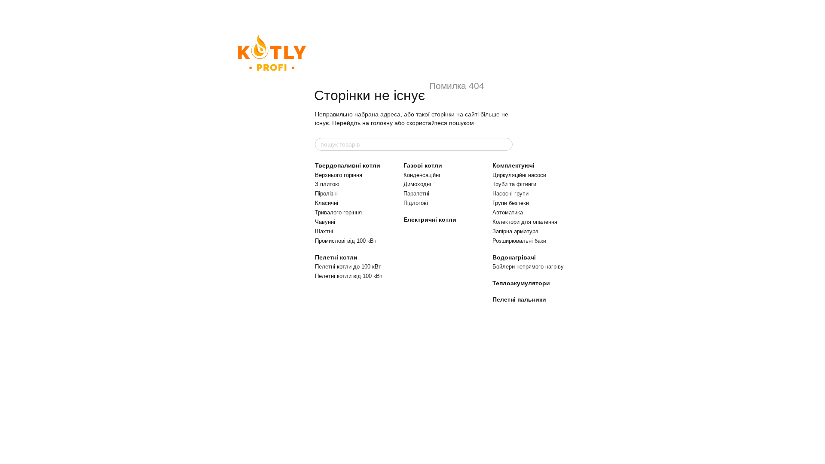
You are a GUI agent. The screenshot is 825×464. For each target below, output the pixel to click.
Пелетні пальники (519, 299)
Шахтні (324, 231)
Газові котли (422, 165)
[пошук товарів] (506, 144)
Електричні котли (429, 219)
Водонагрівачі (514, 257)
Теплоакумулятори (521, 283)
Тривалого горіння (338, 212)
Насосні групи (510, 193)
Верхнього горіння (338, 175)
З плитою (327, 184)
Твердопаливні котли (347, 165)
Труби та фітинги (514, 184)
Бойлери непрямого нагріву (528, 266)
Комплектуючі (513, 165)
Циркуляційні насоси (519, 175)
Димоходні (417, 184)
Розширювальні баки (519, 241)
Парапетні (416, 193)
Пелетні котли (336, 257)
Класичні (326, 203)
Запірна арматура (515, 231)
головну (382, 122)
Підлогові (415, 203)
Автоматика (507, 212)
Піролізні (326, 193)
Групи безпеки (510, 203)
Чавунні (325, 222)
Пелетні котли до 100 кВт (348, 266)
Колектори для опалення (524, 222)
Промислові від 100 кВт (345, 241)
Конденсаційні (421, 175)
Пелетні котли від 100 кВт (348, 276)
